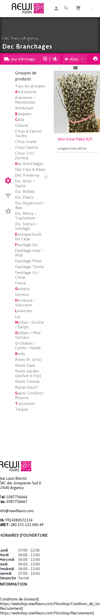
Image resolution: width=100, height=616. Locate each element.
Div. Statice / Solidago (26, 226)
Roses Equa (25, 365)
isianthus (24, 310)
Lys (18, 316)
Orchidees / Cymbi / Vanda (28, 345)
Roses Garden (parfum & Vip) (28, 373)
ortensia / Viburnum (25, 302)
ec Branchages (29, 163)
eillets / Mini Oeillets (28, 335)
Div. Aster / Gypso (25, 183)
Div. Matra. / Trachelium (26, 215)
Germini (22, 294)
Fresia (20, 283)
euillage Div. (27, 244)
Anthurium (24, 108)
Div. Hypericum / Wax (30, 205)
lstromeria (25, 91)
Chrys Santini (26, 147)
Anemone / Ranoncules (25, 100)
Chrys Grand (26, 141)
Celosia (21, 125)
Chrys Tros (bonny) (24, 155)
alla (19, 119)
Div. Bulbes (25, 191)
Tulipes (21, 409)
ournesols (25, 403)
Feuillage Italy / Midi (29, 252)
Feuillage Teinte (29, 266)
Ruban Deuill (26, 387)
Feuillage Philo (28, 261)
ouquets (23, 113)
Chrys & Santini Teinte (28, 133)
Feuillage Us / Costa (27, 274)
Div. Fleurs (24, 197)
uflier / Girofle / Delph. (29, 324)
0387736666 (17, 497)
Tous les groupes (30, 86)
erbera (22, 288)
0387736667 (17, 501)
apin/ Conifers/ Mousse (29, 395)
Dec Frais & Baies (30, 169)
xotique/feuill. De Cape (28, 236)
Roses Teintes (27, 381)
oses (20, 353)
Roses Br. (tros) (28, 359)
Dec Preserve (27, 175)
